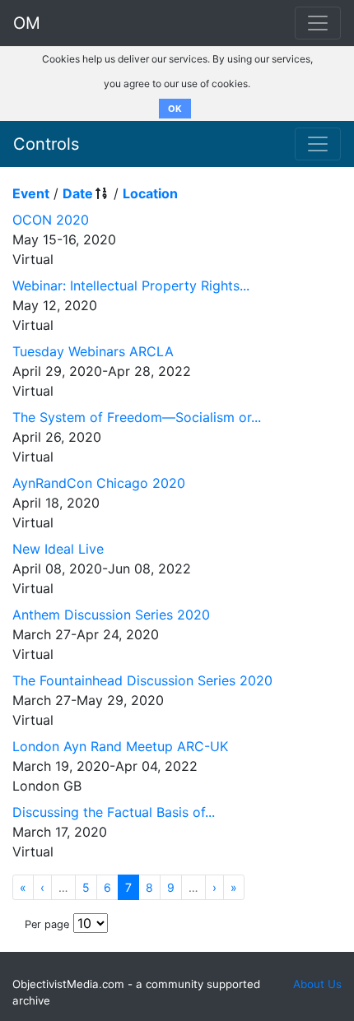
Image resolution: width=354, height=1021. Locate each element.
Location (150, 193)
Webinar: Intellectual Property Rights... (130, 285)
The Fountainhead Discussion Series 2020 (142, 680)
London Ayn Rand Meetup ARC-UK (120, 746)
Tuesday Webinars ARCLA (93, 351)
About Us (317, 984)
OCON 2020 (50, 219)
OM (26, 23)
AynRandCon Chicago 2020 (98, 483)
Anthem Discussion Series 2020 (111, 614)
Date (78, 193)
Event (30, 193)
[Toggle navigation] (318, 144)
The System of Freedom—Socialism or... (136, 417)
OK (175, 108)
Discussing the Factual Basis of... (113, 812)
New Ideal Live (58, 549)
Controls (46, 144)
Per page (47, 924)
